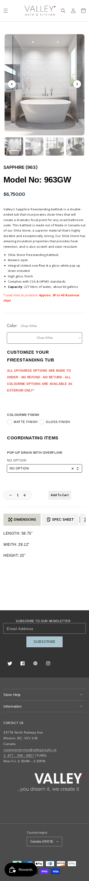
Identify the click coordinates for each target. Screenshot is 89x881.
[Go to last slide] (12, 84)
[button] (6, 11)
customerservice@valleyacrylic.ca (29, 750)
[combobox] (44, 468)
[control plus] (27, 495)
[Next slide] (77, 84)
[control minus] (8, 495)
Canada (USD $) (41, 841)
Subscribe (44, 642)
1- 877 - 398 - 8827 (18, 755)
